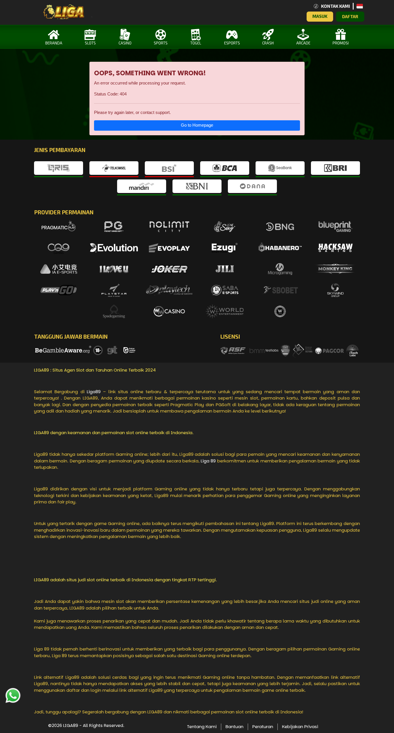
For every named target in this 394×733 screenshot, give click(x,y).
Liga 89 (208, 461)
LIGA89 (70, 725)
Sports (161, 43)
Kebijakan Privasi (300, 726)
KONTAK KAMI (335, 6)
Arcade (303, 43)
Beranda (53, 43)
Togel (195, 43)
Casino (125, 43)
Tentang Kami (202, 726)
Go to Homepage (197, 125)
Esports (232, 43)
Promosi (341, 43)
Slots (90, 43)
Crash (268, 43)
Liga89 (94, 392)
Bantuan (234, 726)
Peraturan (262, 726)
